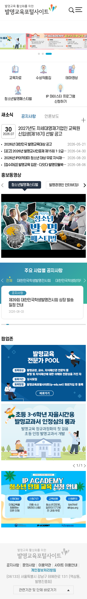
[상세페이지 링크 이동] (83, 120)
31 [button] (79, 324)
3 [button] (7, 324)
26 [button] (66, 324)
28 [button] (71, 324)
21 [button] (53, 324)
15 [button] (38, 324)
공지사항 (28, 116)
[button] (84, 185)
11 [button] (28, 324)
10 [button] (25, 324)
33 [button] (84, 324)
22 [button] (56, 324)
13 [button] (33, 324)
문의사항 (28, 565)
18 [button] (46, 324)
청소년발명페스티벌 (18, 99)
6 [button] (15, 324)
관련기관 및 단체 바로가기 (37, 590)
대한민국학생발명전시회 (34, 281)
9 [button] (23, 324)
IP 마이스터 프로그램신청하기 (60, 99)
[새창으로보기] (43, 226)
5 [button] (12, 324)
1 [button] (2, 324)
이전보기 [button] (2, 280)
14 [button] (36, 324)
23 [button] (59, 324)
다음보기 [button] (85, 280)
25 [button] (64, 324)
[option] (43, 41)
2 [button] (5, 324)
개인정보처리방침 (43, 570)
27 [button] (69, 324)
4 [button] (10, 324)
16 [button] (41, 324)
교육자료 (15, 78)
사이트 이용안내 (65, 565)
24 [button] (61, 324)
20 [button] (51, 324)
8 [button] (20, 324)
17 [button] (43, 324)
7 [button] (18, 324)
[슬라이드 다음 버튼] (85, 465)
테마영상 (71, 78)
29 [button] (74, 324)
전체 (9, 281)
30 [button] (77, 324)
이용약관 (44, 565)
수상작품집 (43, 78)
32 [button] (82, 324)
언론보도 (51, 116)
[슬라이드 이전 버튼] (74, 465)
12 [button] (30, 324)
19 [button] (48, 324)
